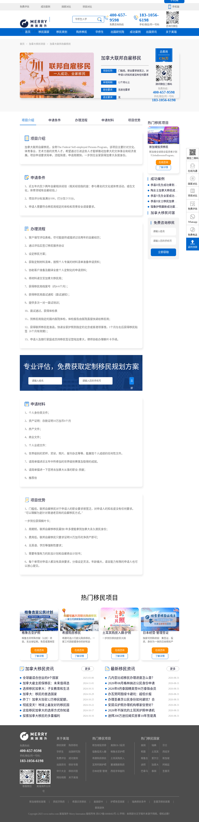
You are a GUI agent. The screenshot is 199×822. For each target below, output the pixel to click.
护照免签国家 (118, 801)
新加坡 (165, 758)
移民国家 (43, 31)
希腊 (143, 751)
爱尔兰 (155, 758)
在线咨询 (163, 162)
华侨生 (99, 31)
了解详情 (163, 167)
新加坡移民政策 (37, 801)
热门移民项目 (101, 738)
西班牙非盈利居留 (118, 772)
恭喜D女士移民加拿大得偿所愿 (165, 201)
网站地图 (61, 777)
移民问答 (73, 771)
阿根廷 (165, 764)
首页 (28, 31)
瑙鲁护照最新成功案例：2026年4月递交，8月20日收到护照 (165, 206)
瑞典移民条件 (139, 801)
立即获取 (132, 382)
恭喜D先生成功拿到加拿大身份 (165, 185)
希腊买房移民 (79, 801)
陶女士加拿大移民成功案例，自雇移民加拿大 (165, 190)
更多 (87, 668)
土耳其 (155, 751)
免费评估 (24, 6)
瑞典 (154, 745)
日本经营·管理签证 (156, 632)
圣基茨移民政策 (162, 801)
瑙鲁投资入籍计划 (99, 752)
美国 (143, 745)
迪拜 (143, 764)
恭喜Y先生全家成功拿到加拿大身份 (165, 195)
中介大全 (61, 771)
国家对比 (66, 6)
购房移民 (81, 31)
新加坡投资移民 (158, 147)
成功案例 (45, 6)
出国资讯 (61, 764)
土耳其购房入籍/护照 (116, 632)
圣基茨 (165, 771)
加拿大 (155, 764)
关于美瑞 (171, 31)
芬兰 (164, 745)
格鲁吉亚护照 (31, 632)
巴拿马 (144, 771)
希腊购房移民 (71, 632)
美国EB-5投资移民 (118, 746)
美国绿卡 (98, 801)
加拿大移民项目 (38, 44)
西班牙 (165, 751)
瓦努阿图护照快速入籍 (99, 765)
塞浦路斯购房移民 (118, 765)
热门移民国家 (150, 738)
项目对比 (87, 6)
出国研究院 (117, 31)
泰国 (154, 771)
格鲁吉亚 (144, 759)
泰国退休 (99, 807)
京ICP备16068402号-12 (107, 813)
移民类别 (61, 31)
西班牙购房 (59, 801)
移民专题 (73, 764)
